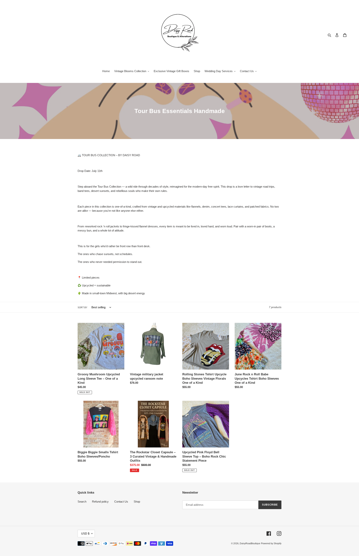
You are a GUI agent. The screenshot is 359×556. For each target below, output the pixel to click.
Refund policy (100, 501)
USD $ (85, 533)
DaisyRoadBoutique (250, 543)
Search (82, 501)
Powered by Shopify (271, 543)
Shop (137, 501)
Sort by (82, 307)
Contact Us (121, 501)
